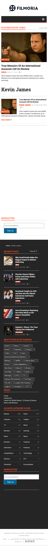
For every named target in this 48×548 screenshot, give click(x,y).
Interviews (19, 332)
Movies (4, 72)
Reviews (27, 105)
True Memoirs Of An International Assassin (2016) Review (20, 67)
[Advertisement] (23, 166)
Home (8, 246)
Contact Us (8, 398)
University (7, 464)
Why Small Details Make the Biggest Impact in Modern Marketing (26, 259)
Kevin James (16, 89)
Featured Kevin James (13, 28)
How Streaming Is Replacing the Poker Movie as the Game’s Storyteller (26, 312)
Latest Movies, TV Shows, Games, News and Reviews (27, 539)
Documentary (28, 464)
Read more (5, 120)
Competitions (8, 453)
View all (42, 28)
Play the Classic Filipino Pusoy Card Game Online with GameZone (25, 276)
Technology (27, 453)
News (17, 265)
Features (7, 419)
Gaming (18, 281)
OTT (25, 459)
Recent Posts (11, 252)
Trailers (26, 419)
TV (5, 425)
